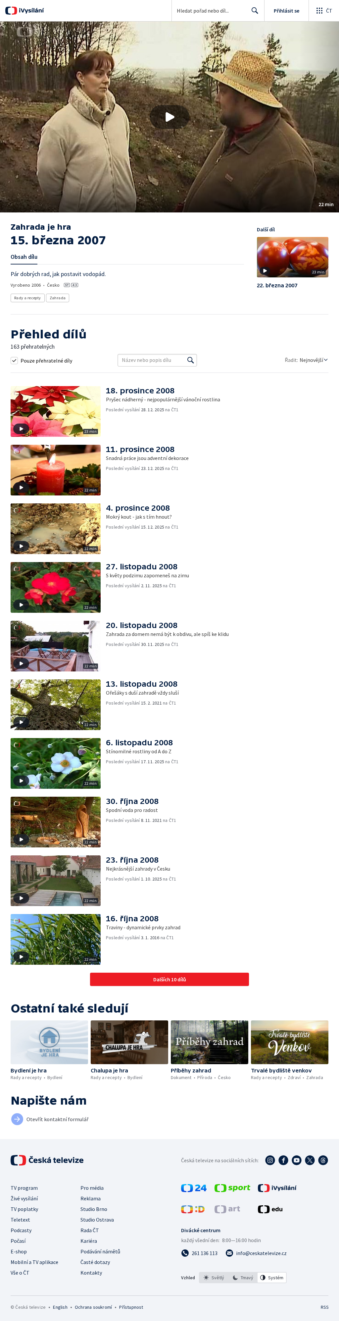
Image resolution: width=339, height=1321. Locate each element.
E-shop (19, 1251)
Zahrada (58, 297)
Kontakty (91, 1272)
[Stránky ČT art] (227, 1211)
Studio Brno (93, 1209)
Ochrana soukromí (93, 1307)
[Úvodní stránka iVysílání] (30, 11)
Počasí (18, 1240)
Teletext (20, 1219)
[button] (169, 117)
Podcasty (21, 1230)
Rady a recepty (27, 297)
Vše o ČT (20, 1272)
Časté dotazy (95, 1262)
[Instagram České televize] (270, 1160)
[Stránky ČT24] (194, 1190)
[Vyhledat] (191, 360)
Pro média (92, 1187)
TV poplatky (24, 1209)
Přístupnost (131, 1307)
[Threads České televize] (323, 1160)
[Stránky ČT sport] (232, 1190)
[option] (214, 1278)
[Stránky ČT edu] (270, 1211)
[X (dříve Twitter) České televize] (310, 1160)
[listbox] (243, 1277)
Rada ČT (89, 1230)
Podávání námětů (100, 1251)
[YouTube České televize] (296, 1160)
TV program (24, 1187)
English (60, 1307)
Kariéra (88, 1240)
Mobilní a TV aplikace (34, 1262)
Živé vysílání (24, 1198)
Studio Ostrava (97, 1219)
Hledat (255, 10)
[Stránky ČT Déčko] (193, 1211)
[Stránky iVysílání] (277, 1190)
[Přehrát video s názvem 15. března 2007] (169, 117)
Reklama (90, 1198)
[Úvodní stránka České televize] (48, 1160)
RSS (324, 1307)
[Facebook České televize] (283, 1160)
